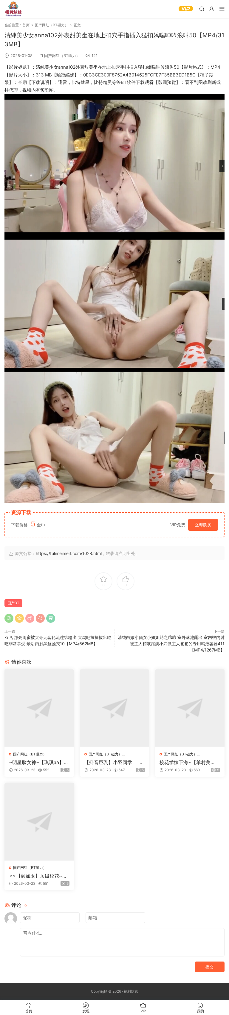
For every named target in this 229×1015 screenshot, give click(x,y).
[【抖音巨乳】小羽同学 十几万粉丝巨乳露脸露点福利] (114, 708)
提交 (209, 966)
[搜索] (201, 8)
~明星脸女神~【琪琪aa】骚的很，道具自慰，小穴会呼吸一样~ (39, 762)
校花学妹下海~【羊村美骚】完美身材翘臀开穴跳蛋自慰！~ (188, 762)
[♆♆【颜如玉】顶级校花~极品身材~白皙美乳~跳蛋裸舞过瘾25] (39, 822)
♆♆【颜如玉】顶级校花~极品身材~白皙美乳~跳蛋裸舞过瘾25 (38, 876)
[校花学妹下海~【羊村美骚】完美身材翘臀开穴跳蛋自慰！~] (190, 708)
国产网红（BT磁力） (62, 55)
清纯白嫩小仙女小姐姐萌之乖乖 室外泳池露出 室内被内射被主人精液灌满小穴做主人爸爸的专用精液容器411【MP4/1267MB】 (171, 643)
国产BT (13, 603)
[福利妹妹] (13, 9)
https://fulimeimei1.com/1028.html (69, 553)
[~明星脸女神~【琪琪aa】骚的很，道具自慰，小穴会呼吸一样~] (39, 708)
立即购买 (203, 524)
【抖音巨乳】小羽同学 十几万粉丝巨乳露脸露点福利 (113, 762)
